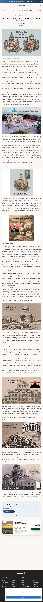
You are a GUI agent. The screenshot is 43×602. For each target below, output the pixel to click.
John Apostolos (22, 23)
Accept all (23, 597)
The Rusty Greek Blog (21, 15)
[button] (40, 589)
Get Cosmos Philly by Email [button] (9, 511)
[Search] (40, 6)
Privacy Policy (26, 599)
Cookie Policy (21, 599)
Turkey (3, 537)
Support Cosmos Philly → (28, 1)
